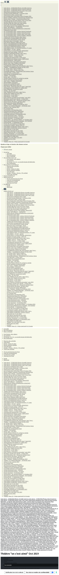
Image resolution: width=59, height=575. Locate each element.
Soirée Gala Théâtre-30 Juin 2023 (13, 93)
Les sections (10, 160)
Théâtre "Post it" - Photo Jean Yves (13, 55)
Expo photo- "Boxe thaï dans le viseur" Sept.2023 (17, 86)
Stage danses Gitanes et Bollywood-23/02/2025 (17, 28)
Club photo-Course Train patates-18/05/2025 (16, 26)
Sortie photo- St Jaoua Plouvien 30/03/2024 (16, 50)
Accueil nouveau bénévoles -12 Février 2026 (16, 13)
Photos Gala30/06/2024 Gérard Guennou (15, 45)
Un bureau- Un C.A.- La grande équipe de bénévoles (21, 162)
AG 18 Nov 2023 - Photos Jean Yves (14, 70)
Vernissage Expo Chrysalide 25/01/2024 (15, 61)
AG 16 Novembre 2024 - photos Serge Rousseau (17, 32)
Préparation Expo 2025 (10, 30)
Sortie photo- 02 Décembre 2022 (13, 110)
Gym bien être (10, 171)
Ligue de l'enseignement (13, 180)
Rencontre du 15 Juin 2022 (11, 129)
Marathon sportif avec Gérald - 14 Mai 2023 (16, 99)
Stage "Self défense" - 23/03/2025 (13, 27)
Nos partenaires (11, 163)
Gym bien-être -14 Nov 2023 (11, 72)
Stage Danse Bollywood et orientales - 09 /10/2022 (18, 121)
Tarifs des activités (12, 174)
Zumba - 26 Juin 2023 (10, 90)
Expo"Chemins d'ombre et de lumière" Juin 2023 (17, 97)
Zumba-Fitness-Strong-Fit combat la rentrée (16, 78)
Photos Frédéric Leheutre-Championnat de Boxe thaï (18, 17)
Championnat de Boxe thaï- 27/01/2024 (15, 57)
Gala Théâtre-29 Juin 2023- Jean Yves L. (15, 92)
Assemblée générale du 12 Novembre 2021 (15, 134)
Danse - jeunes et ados (13, 169)
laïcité (8, 185)
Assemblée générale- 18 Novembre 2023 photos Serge (19, 71)
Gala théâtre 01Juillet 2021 (11, 136)
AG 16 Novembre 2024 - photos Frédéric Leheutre (17, 35)
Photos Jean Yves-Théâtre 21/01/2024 (14, 63)
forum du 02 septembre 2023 (12, 83)
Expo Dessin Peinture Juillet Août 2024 (14, 42)
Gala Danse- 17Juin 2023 (11, 96)
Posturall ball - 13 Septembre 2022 (13, 122)
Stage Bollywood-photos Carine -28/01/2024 (16, 59)
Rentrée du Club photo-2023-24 (12, 85)
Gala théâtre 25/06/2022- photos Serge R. (15, 128)
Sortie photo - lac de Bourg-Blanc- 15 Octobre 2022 (18, 119)
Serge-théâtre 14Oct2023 (11, 82)
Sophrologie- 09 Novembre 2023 (13, 74)
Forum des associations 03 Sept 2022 (14, 123)
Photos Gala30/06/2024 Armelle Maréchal (15, 44)
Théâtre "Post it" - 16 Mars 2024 (13, 56)
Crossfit (6, 140)
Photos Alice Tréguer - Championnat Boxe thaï (16, 19)
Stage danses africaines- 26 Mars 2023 (14, 101)
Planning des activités (13, 166)
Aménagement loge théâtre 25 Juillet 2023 (15, 88)
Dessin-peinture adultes (13, 170)
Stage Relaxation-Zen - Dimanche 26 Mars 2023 (17, 100)
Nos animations (11, 155)
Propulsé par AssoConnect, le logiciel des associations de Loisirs (22, 568)
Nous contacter (11, 156)
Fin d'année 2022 (8, 108)
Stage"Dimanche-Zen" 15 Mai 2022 (13, 132)
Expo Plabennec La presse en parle (13, 89)
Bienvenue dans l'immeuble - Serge (13, 41)
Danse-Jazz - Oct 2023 (10, 77)
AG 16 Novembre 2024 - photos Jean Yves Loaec (17, 34)
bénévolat (9, 187)
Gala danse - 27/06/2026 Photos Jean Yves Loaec (17, 10)
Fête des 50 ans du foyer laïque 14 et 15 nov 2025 (17, 20)
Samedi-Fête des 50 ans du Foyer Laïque (15, 21)
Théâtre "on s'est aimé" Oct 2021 (13, 137)
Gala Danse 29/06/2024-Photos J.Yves (14, 46)
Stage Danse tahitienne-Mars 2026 (13, 12)
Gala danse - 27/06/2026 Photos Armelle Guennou (18, 8)
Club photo (10, 167)
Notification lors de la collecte (14, 572)
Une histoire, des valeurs (13, 159)
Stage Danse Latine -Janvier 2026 (13, 15)
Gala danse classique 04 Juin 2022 (13, 130)
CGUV (5, 561)
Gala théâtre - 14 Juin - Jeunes (12, 49)
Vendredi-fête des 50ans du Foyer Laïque (15, 23)
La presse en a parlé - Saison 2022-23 (14, 125)
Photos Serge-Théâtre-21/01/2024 (13, 64)
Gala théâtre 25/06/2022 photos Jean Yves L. (16, 126)
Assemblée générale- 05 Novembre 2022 (15, 114)
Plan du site (7, 557)
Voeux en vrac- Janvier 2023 (11, 107)
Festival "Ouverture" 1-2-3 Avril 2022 (14, 133)
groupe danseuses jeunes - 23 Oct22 (14, 117)
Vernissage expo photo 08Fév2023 (13, 103)
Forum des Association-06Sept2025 (14, 24)
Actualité (9, 153)
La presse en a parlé (12, 181)
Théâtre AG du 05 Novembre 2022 (13, 112)
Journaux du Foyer (12, 183)
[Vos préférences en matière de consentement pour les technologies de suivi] (56, 572)
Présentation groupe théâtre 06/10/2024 (15, 38)
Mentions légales (8, 560)
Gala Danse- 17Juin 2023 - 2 (11, 95)
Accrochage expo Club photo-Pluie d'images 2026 (17, 16)
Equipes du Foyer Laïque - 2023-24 (13, 52)
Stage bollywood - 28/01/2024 (12, 60)
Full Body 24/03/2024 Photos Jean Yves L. (15, 53)
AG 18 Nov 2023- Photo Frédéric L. (13, 68)
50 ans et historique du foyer (15, 178)
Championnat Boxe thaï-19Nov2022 (14, 111)
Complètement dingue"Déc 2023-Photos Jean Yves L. (18, 66)
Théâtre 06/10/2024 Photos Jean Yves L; (15, 37)
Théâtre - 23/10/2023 (10, 75)
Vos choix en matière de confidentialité (37, 572)
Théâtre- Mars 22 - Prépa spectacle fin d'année (17, 141)
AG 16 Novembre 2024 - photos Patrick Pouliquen (17, 31)
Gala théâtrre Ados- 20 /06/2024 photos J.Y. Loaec (18, 48)
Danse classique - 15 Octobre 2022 (13, 118)
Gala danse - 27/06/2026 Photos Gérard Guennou (17, 9)
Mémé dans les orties (10, 139)
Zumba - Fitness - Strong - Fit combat (17, 173)
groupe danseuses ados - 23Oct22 (13, 115)
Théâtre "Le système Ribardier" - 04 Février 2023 (17, 106)
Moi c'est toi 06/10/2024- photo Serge (14, 39)
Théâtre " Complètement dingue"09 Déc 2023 (16, 67)
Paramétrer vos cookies (10, 563)
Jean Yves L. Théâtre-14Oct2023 (13, 81)
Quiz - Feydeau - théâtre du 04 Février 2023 (16, 104)
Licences (6, 559)
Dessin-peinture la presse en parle (13, 79)
